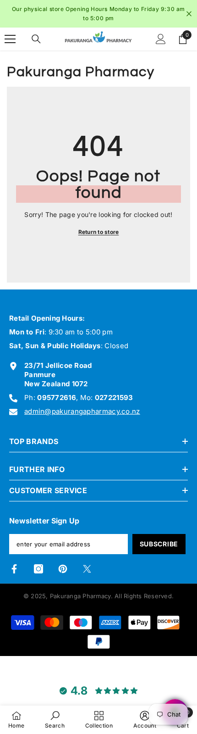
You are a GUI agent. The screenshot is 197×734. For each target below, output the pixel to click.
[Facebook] (14, 569)
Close (189, 14)
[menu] (10, 38)
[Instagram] (38, 569)
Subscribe (159, 544)
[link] (55, 719)
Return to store (98, 231)
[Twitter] (87, 569)
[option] (98, 13)
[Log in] (161, 39)
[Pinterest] (62, 569)
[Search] (36, 38)
